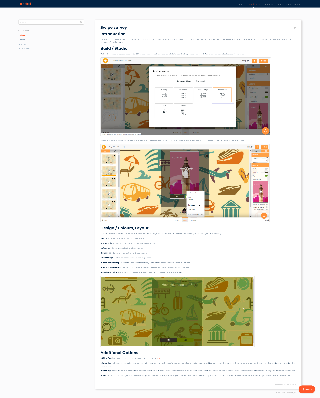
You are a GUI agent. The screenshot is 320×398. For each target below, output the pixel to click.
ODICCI (280, 393)
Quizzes (22, 35)
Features (268, 4)
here (158, 358)
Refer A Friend (24, 48)
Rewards (22, 44)
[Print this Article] (295, 28)
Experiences (253, 4)
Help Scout (298, 393)
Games (21, 40)
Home (240, 4)
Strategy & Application (288, 4)
